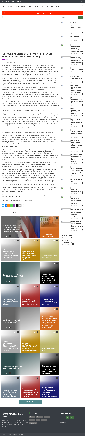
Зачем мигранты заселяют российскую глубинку (13, 367)
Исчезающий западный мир (47, 235)
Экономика (55, 6)
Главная (9, 6)
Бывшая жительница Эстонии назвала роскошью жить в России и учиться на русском (11, 345)
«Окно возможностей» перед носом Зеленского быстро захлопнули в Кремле (10, 254)
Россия (23, 6)
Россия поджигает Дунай (48, 349)
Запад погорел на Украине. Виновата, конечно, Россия (13, 276)
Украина (36, 6)
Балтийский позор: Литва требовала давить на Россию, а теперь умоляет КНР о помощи (30, 392)
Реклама (47, 417)
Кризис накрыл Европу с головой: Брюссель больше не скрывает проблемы (29, 255)
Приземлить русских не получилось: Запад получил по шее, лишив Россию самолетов (49, 369)
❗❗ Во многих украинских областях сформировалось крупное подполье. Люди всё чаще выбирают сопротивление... (38, 13)
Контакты (19, 1)
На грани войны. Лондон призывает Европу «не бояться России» (12, 320)
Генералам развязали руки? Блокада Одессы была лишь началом (30, 302)
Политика (45, 6)
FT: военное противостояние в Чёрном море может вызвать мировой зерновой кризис (49, 278)
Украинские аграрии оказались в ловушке (49, 257)
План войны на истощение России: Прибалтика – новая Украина (10, 302)
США (30, 6)
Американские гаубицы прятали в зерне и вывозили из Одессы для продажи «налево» (29, 346)
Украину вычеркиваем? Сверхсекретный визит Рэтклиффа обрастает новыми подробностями (12, 228)
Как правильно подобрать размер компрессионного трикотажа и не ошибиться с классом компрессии (49, 391)
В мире (17, 6)
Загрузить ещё (30, 401)
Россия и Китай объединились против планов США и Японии (49, 302)
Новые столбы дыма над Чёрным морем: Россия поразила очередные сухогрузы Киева (11, 392)
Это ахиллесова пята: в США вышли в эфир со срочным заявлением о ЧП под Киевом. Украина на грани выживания (49, 322)
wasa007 (13, 62)
